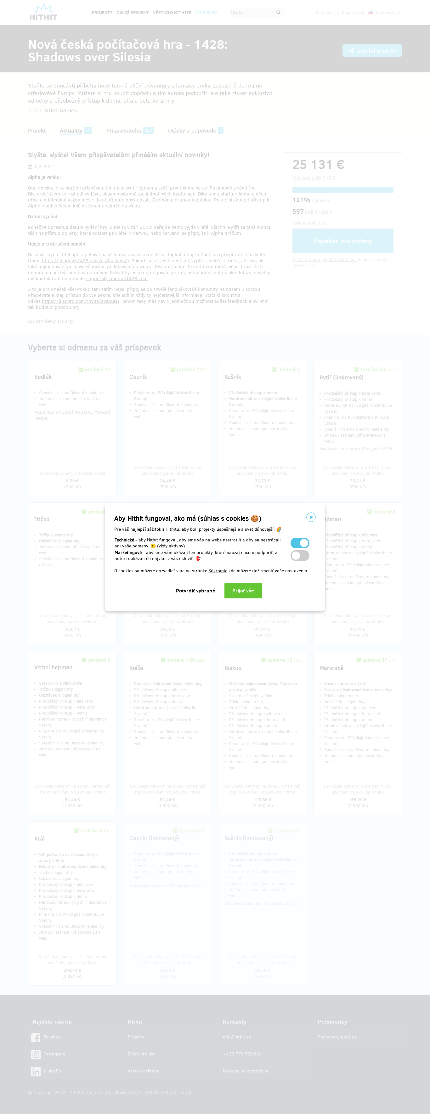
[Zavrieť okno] (311, 517)
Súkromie (217, 571)
